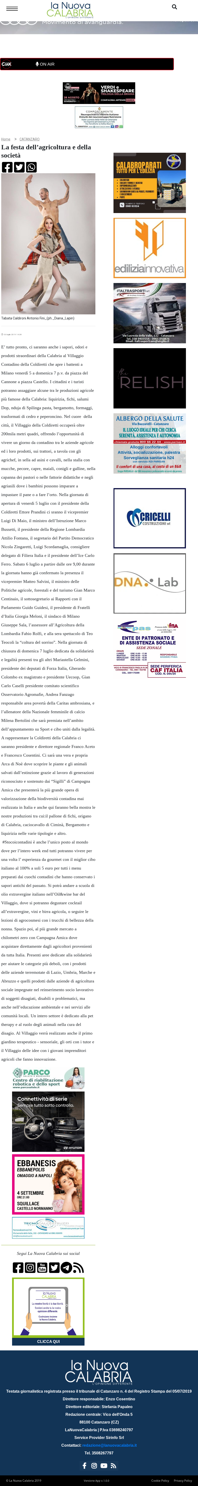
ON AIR (47, 64)
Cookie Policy (160, 1481)
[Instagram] (94, 1467)
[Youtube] (104, 1467)
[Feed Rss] (113, 1467)
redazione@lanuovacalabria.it (109, 1445)
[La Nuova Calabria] (70, 9)
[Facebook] (84, 1467)
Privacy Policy (183, 1481)
